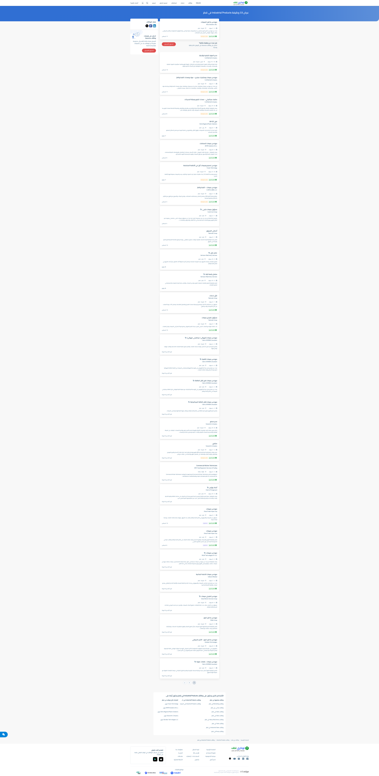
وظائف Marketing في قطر (216, 704)
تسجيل (154, 3)
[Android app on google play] (155, 759)
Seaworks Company (211, 424)
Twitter (146, 25)
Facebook (150, 25)
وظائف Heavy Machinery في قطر (214, 719)
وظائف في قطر (235, 740)
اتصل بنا (180, 753)
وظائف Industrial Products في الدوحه (190, 704)
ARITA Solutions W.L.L (211, 146)
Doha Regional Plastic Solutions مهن (168, 712)
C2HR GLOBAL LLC (211, 190)
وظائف (190, 3)
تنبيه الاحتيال (195, 749)
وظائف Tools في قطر (218, 723)
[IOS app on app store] (161, 759)
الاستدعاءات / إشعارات (192, 756)
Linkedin (154, 25)
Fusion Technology (212, 168)
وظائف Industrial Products (223, 740)
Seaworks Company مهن (171, 716)
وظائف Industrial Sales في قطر (215, 727)
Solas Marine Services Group (209, 599)
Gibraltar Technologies (211, 642)
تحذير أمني (213, 759)
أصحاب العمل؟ (134, 3)
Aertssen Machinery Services (209, 255)
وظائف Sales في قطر (218, 712)
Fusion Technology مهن (171, 704)
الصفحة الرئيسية (245, 740)
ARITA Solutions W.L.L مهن (170, 708)
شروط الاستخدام (211, 753)
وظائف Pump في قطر (217, 731)
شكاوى (197, 759)
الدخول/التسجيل (168, 44)
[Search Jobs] (147, 3)
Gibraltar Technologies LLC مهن (169, 719)
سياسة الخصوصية (210, 756)
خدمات (182, 3)
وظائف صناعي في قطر (217, 708)
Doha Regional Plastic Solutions (208, 124)
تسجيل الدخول (163, 3)
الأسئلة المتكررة (178, 759)
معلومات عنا (179, 749)
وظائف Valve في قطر (218, 716)
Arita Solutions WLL (211, 24)
